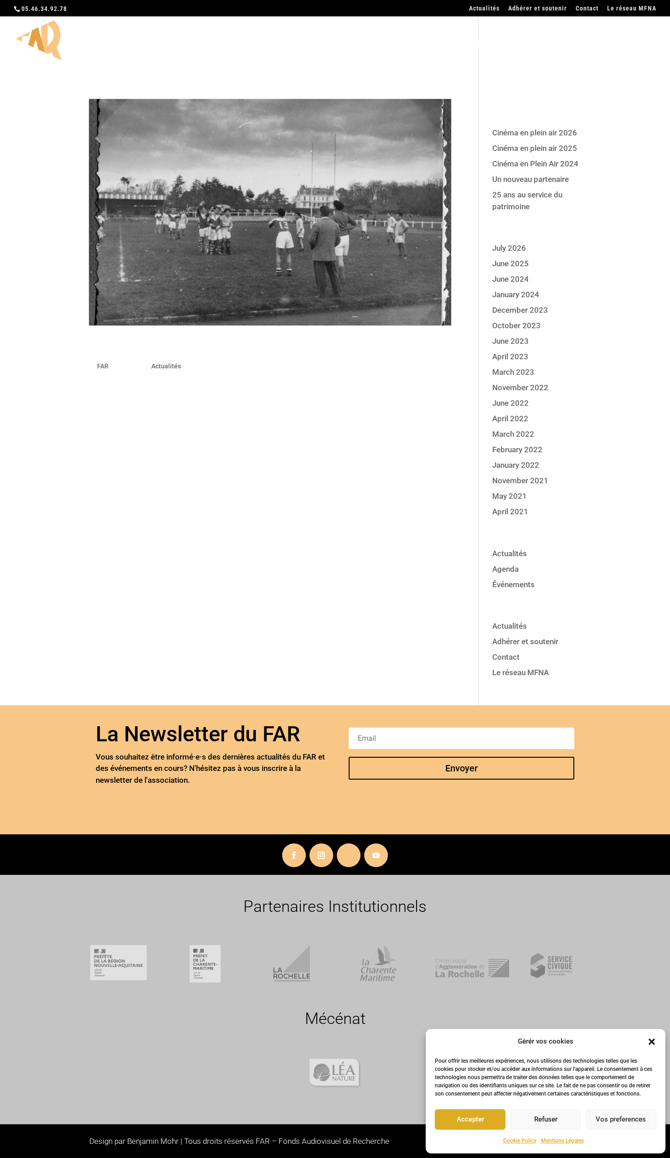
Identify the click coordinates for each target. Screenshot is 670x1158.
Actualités (484, 8)
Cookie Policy (519, 1140)
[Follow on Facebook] (294, 855)
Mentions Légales (562, 1140)
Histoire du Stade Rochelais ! (196, 347)
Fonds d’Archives (509, 45)
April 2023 (510, 356)
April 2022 (510, 418)
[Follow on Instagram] (321, 855)
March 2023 (513, 372)
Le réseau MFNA (631, 8)
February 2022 (517, 449)
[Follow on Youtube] (376, 855)
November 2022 (520, 387)
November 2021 (520, 480)
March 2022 (513, 434)
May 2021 (509, 496)
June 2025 (510, 263)
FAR (102, 366)
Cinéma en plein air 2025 (534, 148)
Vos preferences (621, 1119)
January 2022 (515, 465)
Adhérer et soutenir (537, 8)
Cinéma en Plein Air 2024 (535, 163)
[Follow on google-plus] (349, 855)
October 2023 (516, 325)
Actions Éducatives (428, 45)
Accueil (301, 45)
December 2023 (520, 310)
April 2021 (510, 511)
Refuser (545, 1119)
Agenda (505, 569)
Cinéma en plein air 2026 (534, 132)
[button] (651, 1041)
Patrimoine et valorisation (604, 45)
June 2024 (510, 279)
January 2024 (515, 294)
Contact (587, 8)
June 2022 (510, 403)
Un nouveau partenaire (530, 179)
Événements (513, 584)
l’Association (353, 45)
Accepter (470, 1119)
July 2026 (509, 248)
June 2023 (510, 341)
